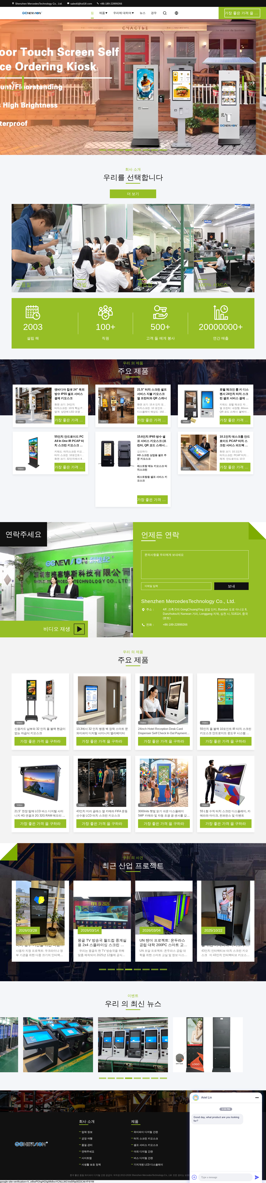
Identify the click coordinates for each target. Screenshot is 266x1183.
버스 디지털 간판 (143, 1158)
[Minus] (257, 1097)
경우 (154, 12)
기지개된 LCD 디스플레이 (148, 1164)
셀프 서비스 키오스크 (146, 1145)
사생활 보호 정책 (91, 1164)
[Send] (257, 1177)
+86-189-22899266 (110, 3)
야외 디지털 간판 (143, 1151)
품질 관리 (87, 1145)
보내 (231, 586)
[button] (15, 83)
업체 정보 (87, 1132)
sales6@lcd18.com (81, 3)
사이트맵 (87, 1158)
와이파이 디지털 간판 (146, 1132)
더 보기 (133, 194)
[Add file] (194, 1177)
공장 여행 (87, 1138)
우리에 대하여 (122, 12)
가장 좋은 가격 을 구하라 (69, 420)
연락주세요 (88, 1151)
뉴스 (142, 12)
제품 (102, 12)
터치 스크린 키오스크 (146, 1138)
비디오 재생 (56, 629)
